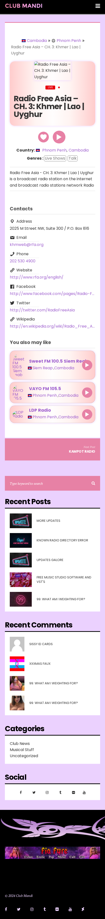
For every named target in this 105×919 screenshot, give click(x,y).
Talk (73, 158)
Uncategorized (24, 756)
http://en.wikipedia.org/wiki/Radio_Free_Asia (52, 326)
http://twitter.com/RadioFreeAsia (42, 310)
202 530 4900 (22, 261)
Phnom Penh (69, 40)
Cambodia (37, 40)
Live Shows (55, 158)
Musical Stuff (22, 750)
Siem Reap (42, 368)
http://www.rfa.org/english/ (36, 277)
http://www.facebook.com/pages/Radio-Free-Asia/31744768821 (52, 293)
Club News (20, 743)
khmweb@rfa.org (26, 244)
